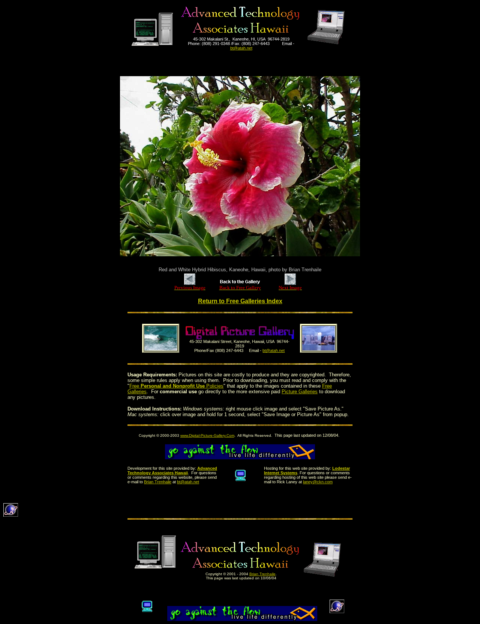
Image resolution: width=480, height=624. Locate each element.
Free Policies (176, 386)
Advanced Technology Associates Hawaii (172, 470)
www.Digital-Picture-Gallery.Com (207, 435)
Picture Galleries (300, 391)
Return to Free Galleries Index (240, 301)
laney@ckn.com (318, 482)
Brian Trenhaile (157, 482)
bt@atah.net (273, 350)
